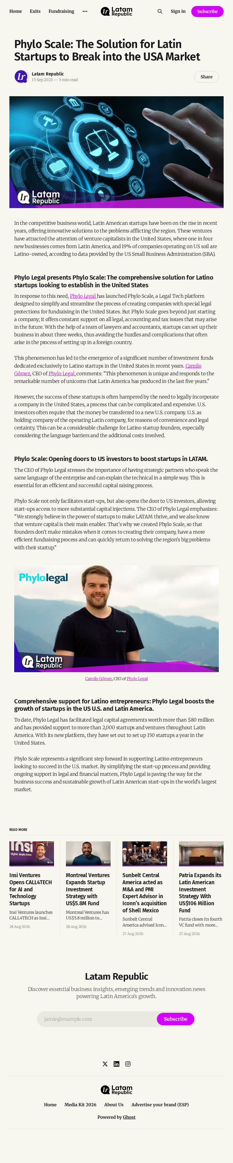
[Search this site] (160, 11)
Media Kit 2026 (80, 1104)
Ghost (129, 1117)
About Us (114, 1104)
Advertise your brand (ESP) (160, 1104)
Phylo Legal (83, 296)
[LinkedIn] (116, 1064)
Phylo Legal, (63, 373)
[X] (105, 1064)
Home (15, 11)
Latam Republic (48, 74)
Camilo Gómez (98, 678)
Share (207, 76)
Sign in (178, 11)
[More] (85, 11)
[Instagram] (128, 1064)
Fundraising (61, 11)
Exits (35, 11)
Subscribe (207, 11)
